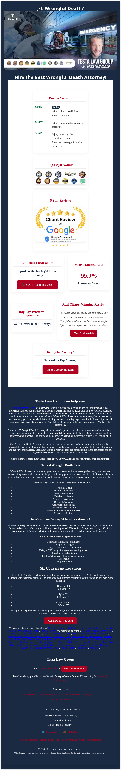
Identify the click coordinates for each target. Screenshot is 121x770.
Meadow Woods (104, 639)
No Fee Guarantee (29, 739)
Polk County (14, 630)
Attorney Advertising (66, 739)
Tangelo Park (56, 645)
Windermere (53, 647)
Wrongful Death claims (24, 408)
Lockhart (80, 639)
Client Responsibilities (90, 739)
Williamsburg (39, 647)
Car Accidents (29, 694)
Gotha (68, 636)
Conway (76, 633)
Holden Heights (80, 636)
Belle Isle (37, 633)
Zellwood (94, 647)
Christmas (56, 633)
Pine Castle (80, 642)
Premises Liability (60, 699)
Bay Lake (27, 633)
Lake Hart (52, 639)
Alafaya (86, 630)
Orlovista (51, 642)
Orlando (41, 642)
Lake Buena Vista (24, 639)
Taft (47, 645)
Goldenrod (58, 636)
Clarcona (66, 633)
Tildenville (80, 645)
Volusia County (48, 630)
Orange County (87, 628)
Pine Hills (93, 642)
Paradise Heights (65, 642)
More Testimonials (84, 333)
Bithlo (46, 633)
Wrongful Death (91, 694)
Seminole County (30, 630)
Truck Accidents (47, 694)
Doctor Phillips (89, 633)
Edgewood (14, 636)
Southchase (37, 645)
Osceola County (104, 628)
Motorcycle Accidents (69, 694)
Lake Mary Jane (66, 639)
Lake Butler (40, 639)
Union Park (93, 645)
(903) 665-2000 (50, 668)
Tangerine (69, 645)
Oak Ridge (13, 642)
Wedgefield (25, 647)
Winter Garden (67, 647)
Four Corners (45, 636)
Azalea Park (106, 630)
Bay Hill (16, 633)
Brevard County (56, 628)
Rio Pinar (103, 642)
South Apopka (23, 645)
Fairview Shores (29, 636)
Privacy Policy (47, 739)
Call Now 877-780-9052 (60, 620)
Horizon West (96, 636)
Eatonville (103, 633)
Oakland (24, 642)
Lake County (71, 628)
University (105, 645)
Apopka (95, 630)
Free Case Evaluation (60, 369)
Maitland (90, 639)
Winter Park (82, 647)
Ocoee (33, 642)
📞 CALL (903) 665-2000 (37, 284)
